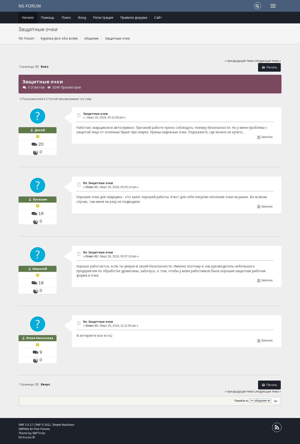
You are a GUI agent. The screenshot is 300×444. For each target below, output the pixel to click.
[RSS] (276, 428)
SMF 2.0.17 (26, 424)
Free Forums (42, 429)
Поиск (66, 17)
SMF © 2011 (43, 424)
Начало (28, 17)
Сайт (158, 17)
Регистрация (103, 17)
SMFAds (24, 429)
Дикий (39, 130)
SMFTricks (38, 433)
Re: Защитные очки (98, 183)
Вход (82, 17)
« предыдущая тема (239, 61)
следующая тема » (267, 61)
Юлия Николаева (39, 338)
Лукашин (40, 199)
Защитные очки (95, 113)
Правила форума (133, 17)
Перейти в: (242, 400)
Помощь (47, 17)
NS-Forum (30, 6)
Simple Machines (63, 424)
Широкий (39, 269)
